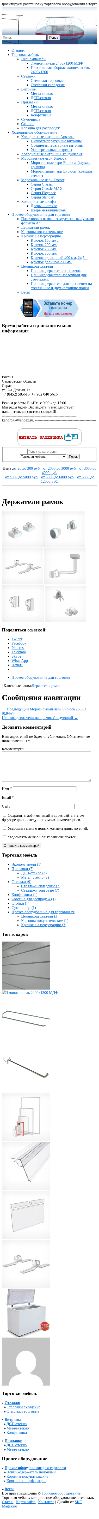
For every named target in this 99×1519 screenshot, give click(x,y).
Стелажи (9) (21, 882)
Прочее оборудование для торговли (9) (43, 912)
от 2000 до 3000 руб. (60, 468)
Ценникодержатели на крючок (56, 271)
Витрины (29, 89)
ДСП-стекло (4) (34, 873)
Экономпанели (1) (26, 864)
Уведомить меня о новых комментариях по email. (48, 828)
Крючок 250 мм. (44, 249)
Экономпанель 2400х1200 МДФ (57, 63)
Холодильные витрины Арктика (47, 137)
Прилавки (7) (22, 869)
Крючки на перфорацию (41, 236)
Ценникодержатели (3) (39, 916)
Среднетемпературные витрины (57, 145)
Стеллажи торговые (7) (40, 890)
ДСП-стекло (41, 98)
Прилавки (29, 102)
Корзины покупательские (42, 232)
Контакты (46, 1502)
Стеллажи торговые (47, 80)
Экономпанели (33, 59)
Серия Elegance (43, 193)
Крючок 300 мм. (44, 253)
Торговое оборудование (61, 1493)
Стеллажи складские (48, 85)
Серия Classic (42, 184)
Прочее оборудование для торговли (41, 214)
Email (8, 797)
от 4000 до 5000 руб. (21, 477)
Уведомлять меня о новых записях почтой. (42, 837)
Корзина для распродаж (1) (34, 899)
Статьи (7, 1502)
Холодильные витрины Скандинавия (51, 154)
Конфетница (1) (24, 895)
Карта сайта (26, 1502)
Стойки (27, 124)
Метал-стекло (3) (35, 877)
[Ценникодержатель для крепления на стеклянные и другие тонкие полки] (26, 1188)
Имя (7, 789)
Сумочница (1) (24, 908)
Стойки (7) (20, 903)
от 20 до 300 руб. (27, 468)
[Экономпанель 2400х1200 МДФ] (30, 993)
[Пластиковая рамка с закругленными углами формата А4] (26, 1139)
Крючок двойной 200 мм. (51, 262)
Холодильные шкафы (38, 201)
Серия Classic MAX (47, 188)
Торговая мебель (25, 55)
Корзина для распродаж (40, 128)
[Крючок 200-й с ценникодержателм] (26, 1041)
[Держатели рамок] (26, 1286)
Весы (25, 292)
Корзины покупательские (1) (44, 921)
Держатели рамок (35, 227)
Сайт (6, 806)
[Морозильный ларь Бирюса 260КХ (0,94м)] (26, 1335)
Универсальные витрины (51, 150)
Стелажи (28, 76)
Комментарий (13, 749)
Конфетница (41, 115)
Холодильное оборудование (34, 132)
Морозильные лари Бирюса (43, 158)
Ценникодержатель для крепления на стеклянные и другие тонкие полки (61, 286)
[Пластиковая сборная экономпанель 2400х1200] (26, 988)
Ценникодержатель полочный (31, 1472)
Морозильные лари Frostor (42, 180)
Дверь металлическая (48, 210)
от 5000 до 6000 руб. (57, 477)
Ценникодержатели (37, 266)
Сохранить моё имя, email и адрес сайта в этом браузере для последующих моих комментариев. (43, 817)
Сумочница (30, 119)
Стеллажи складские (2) (40, 886)
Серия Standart (42, 197)
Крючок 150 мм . (44, 240)
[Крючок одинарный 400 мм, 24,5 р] (26, 1090)
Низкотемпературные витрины (56, 141)
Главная (18, 50)
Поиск (73, 456)
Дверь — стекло (44, 206)
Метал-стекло (42, 93)
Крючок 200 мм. (44, 245)
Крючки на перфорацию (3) (43, 925)
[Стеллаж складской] (26, 1384)
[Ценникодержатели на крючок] (26, 1237)
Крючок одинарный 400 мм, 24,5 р (59, 258)
